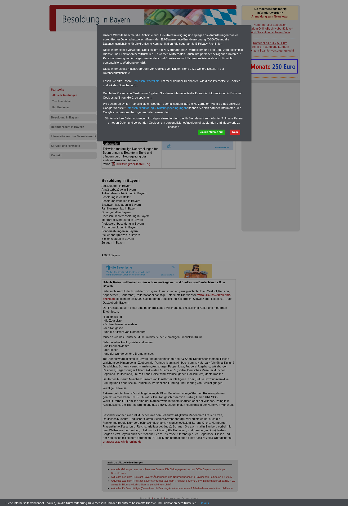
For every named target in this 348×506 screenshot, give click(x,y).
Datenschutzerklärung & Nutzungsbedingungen (156, 108)
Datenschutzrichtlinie (146, 81)
